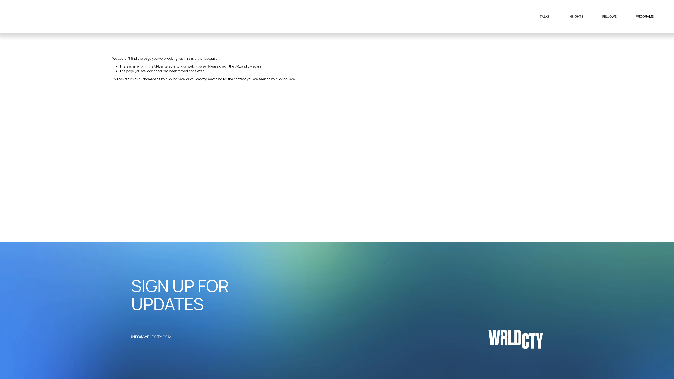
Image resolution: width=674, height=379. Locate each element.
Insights (576, 16)
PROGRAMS (645, 16)
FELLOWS (609, 16)
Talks (545, 16)
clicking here (175, 79)
